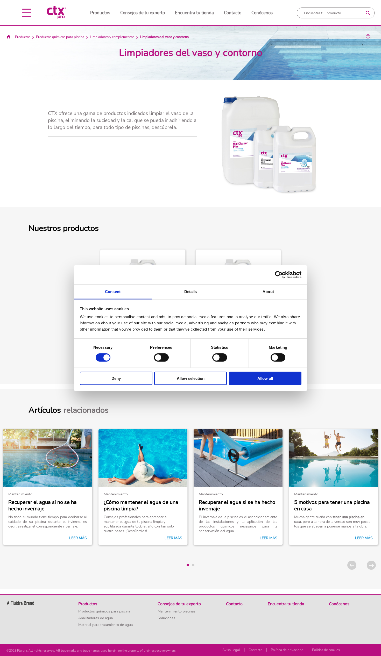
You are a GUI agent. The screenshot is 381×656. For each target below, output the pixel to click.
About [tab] (268, 291)
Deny (116, 378)
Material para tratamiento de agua (105, 625)
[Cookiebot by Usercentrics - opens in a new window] (278, 275)
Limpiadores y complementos (112, 37)
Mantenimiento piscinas (176, 611)
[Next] (371, 565)
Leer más (78, 538)
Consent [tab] (113, 291)
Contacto (232, 13)
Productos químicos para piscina (60, 37)
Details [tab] (190, 291)
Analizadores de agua (95, 618)
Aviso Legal (231, 650)
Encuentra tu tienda (194, 13)
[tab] (188, 565)
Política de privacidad (287, 650)
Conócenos (262, 13)
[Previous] (351, 565)
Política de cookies (326, 650)
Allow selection (190, 378)
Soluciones (166, 618)
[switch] (161, 357)
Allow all (265, 378)
